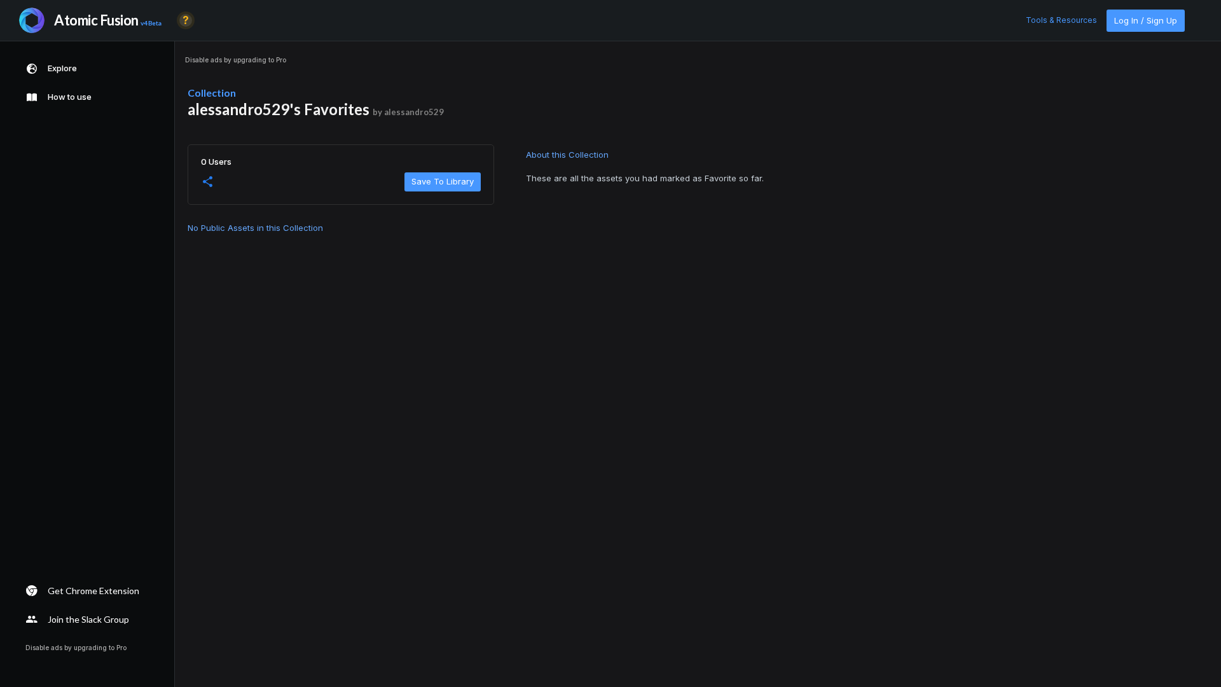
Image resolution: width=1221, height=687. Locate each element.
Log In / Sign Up (1145, 20)
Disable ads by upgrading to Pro (235, 60)
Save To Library (442, 181)
